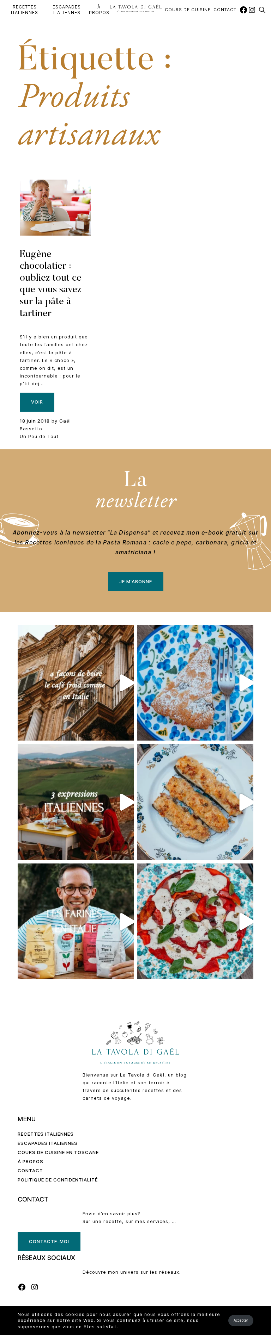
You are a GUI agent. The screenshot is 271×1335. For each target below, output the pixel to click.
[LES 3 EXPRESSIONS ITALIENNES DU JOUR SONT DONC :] (76, 802)
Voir (37, 402)
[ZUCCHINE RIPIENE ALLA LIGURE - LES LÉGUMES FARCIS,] (195, 802)
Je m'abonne (135, 581)
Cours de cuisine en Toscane (58, 1152)
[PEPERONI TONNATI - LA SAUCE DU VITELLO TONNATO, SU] (195, 921)
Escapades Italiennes (67, 9)
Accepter (241, 1320)
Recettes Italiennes (24, 9)
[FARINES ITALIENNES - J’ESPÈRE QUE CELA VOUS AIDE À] (76, 921)
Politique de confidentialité (58, 1180)
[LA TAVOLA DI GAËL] (135, 8)
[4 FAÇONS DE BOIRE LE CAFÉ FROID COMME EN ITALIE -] (76, 683)
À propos (99, 9)
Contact (224, 9)
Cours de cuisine (188, 9)
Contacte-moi (49, 1241)
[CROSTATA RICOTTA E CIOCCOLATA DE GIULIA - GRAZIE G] (195, 683)
